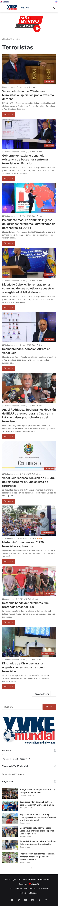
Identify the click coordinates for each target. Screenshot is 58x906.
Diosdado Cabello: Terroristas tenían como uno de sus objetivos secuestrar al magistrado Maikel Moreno (28, 288)
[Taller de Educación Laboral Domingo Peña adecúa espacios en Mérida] (10, 845)
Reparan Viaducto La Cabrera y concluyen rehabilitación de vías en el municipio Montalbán (38, 817)
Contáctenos (43, 888)
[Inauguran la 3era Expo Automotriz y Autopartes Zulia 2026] (10, 793)
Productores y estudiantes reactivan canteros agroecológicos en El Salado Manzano (37, 857)
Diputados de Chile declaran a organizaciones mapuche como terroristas (23, 667)
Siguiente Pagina (41, 694)
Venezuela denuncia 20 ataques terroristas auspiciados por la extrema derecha (28, 95)
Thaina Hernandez (11, 152)
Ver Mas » (8, 114)
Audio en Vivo (30, 888)
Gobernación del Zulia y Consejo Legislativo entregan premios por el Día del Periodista (37, 831)
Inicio (6, 39)
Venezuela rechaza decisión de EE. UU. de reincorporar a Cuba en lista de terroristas (28, 481)
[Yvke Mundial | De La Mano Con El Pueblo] (18, 8)
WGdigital (35, 884)
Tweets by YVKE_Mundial (13, 774)
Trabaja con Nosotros (29, 893)
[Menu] (3, 9)
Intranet (18, 888)
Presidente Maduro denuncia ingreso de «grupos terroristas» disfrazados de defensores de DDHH (28, 224)
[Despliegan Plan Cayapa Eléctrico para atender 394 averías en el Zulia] (10, 806)
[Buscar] (54, 9)
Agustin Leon (9, 599)
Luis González (9, 87)
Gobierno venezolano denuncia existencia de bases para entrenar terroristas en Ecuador (25, 159)
